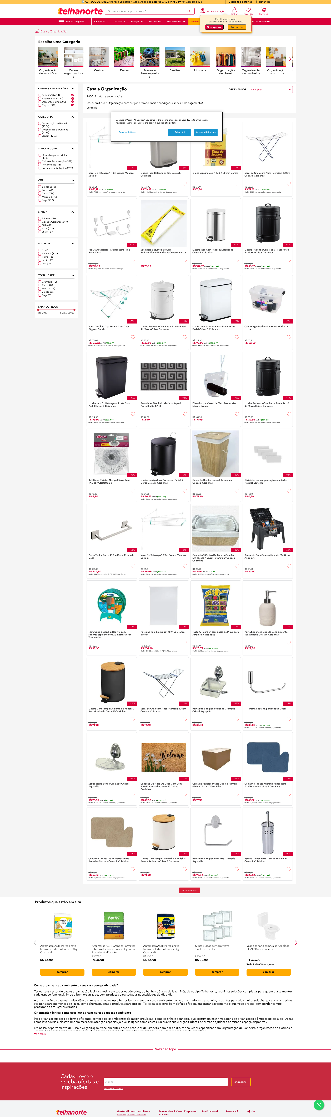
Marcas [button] (118, 21)
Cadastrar (240, 1082)
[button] (74, 21)
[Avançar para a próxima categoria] (290, 59)
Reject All (180, 132)
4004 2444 (164, 1115)
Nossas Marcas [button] (174, 21)
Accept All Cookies (206, 132)
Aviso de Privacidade (113, 1088)
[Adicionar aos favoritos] (133, 184)
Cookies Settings (127, 132)
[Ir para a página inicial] (80, 11)
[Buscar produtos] (190, 11)
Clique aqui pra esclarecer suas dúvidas (131, 1114)
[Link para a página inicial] (37, 30)
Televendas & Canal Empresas (177, 1111)
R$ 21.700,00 (66, 313)
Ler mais (92, 107)
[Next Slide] (296, 942)
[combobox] (150, 11)
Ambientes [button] (99, 21)
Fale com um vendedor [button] (256, 21)
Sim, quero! (214, 27)
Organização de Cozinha (273, 1028)
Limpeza (153, 1028)
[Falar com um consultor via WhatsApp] (319, 1105)
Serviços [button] (135, 21)
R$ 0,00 (42, 313)
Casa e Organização (54, 31)
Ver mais (40, 1034)
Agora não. (236, 27)
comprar (62, 972)
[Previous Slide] (34, 942)
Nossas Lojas (155, 21)
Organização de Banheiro (239, 1028)
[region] (167, 127)
